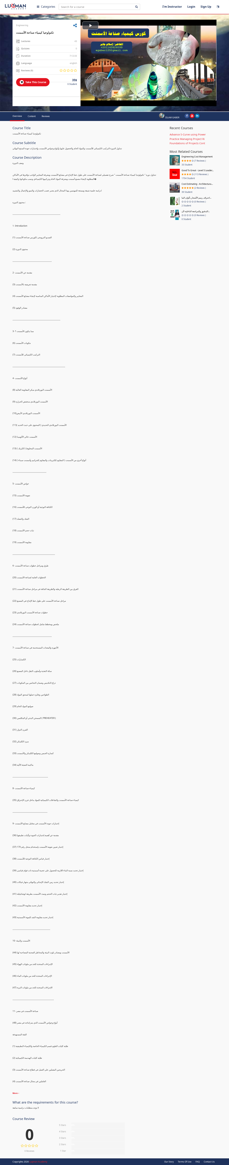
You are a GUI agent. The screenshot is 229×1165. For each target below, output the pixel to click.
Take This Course (35, 82)
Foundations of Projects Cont (187, 143)
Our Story (169, 1161)
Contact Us (209, 1161)
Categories (48, 7)
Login (191, 7)
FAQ (198, 1161)
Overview (17, 116)
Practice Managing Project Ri (187, 139)
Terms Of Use (184, 1161)
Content (32, 116)
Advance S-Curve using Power (188, 134)
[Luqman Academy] (18, 5)
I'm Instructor (172, 7)
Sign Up (206, 7)
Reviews (46, 116)
